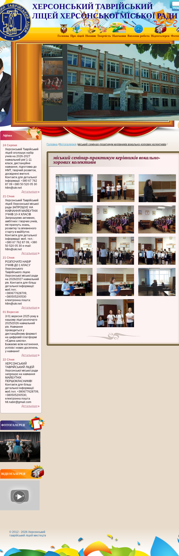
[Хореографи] (53, 83)
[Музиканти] (53, 98)
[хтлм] (53, 52)
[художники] (53, 68)
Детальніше (29, 191)
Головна (52, 144)
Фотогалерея (67, 144)
